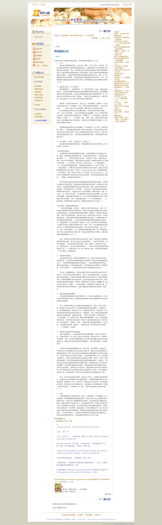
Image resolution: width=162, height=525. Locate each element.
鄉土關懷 (38, 86)
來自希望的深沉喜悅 (122, 83)
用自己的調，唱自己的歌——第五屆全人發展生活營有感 (122, 119)
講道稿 (37, 105)
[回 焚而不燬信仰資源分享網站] (127, 4)
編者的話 (118, 36)
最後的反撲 (119, 74)
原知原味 (38, 92)
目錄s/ (117, 32)
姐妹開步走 (39, 89)
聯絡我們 (98, 515)
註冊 (43, 4)
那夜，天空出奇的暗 (122, 34)
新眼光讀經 (39, 62)
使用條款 (80, 515)
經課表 (38, 59)
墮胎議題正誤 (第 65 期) (64, 421)
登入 (35, 4)
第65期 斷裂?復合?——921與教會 (82, 35)
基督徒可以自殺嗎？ (122, 85)
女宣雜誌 (38, 114)
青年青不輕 (39, 97)
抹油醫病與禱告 (120, 81)
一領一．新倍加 (41, 65)
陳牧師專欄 (39, 77)
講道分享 (38, 49)
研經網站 (38, 55)
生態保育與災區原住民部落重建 (122, 59)
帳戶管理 (39, 37)
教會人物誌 (39, 95)
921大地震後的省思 (121, 56)
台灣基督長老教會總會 (68, 515)
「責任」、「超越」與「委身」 (122, 103)
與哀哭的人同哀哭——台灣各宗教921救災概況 (122, 43)
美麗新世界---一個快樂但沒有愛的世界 (122, 92)
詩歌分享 (38, 52)
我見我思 (118, 110)
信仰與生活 (39, 100)
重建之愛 (118, 55)
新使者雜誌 (39, 117)
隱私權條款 (89, 515)
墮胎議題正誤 (119, 95)
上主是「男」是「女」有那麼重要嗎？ (121, 98)
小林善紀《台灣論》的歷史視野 (122, 67)
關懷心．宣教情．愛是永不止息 (122, 52)
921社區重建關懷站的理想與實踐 (122, 48)
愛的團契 (118, 116)
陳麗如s (118, 75)
